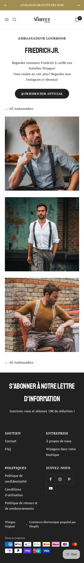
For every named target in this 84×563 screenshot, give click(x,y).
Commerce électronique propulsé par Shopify (52, 524)
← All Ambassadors (19, 109)
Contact (10, 441)
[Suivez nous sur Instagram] (59, 479)
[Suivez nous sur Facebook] (50, 479)
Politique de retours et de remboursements (21, 505)
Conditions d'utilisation (14, 492)
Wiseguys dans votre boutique (61, 451)
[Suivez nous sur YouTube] (50, 488)
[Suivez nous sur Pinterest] (69, 479)
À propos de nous (58, 441)
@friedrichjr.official (42, 94)
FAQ (8, 449)
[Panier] (77, 19)
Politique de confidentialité (16, 478)
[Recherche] (14, 19)
